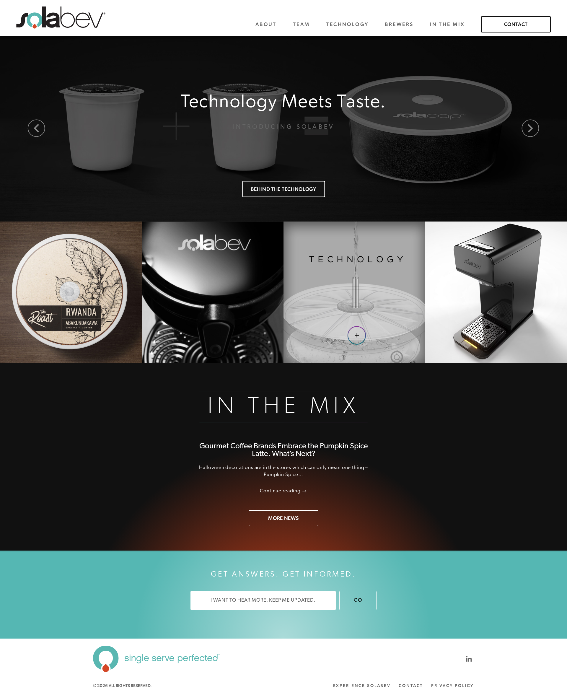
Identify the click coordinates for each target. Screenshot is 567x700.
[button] (36, 128)
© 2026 (122, 685)
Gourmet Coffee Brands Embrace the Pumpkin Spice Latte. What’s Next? (283, 450)
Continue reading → (283, 491)
